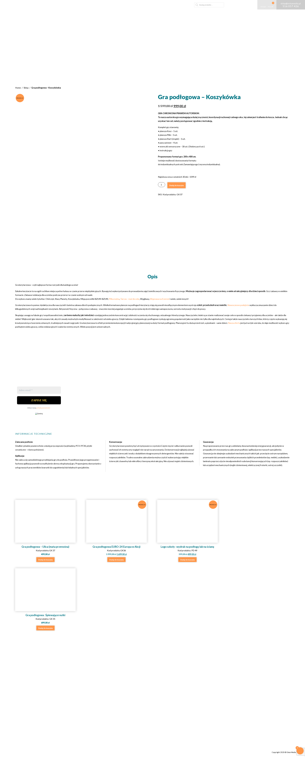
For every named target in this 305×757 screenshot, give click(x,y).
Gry (114, 5)
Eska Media (291, 752)
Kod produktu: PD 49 (188, 530)
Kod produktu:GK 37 (45, 550)
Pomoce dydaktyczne (132, 5)
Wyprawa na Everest (159, 299)
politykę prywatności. (43, 408)
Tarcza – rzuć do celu (129, 299)
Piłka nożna (114, 299)
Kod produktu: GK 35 (45, 619)
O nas (104, 5)
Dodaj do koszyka (176, 185)
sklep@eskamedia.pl (149, 671)
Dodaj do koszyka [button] (45, 560)
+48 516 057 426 (147, 668)
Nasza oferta (234, 323)
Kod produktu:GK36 (119, 530)
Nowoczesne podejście (238, 305)
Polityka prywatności (186, 671)
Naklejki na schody (156, 5)
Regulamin (180, 668)
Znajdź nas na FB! (145, 677)
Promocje (187, 5)
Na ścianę (173, 5)
